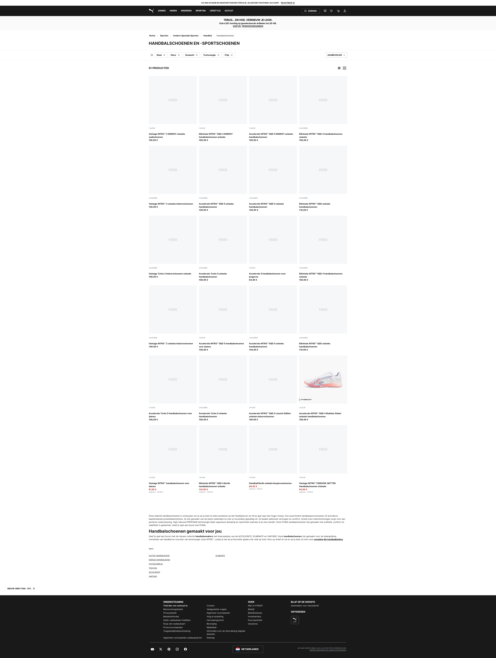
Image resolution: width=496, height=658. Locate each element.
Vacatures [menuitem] (253, 623)
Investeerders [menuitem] (254, 616)
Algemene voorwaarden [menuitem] (218, 613)
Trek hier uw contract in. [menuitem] (175, 605)
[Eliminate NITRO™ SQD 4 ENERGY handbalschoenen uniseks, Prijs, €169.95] (223, 109)
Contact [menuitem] (211, 605)
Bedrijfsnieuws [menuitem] (255, 613)
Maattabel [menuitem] (211, 627)
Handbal (207, 35)
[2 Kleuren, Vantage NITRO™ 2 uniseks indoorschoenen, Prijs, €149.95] (173, 177)
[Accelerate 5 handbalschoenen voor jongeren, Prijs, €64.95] (273, 248)
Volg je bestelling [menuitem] (215, 616)
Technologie (209, 55)
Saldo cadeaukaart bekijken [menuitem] (177, 620)
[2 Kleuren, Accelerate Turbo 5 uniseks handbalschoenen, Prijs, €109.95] (223, 248)
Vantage (153, 576)
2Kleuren (303, 128)
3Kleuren (203, 198)
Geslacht (189, 55)
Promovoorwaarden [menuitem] (173, 627)
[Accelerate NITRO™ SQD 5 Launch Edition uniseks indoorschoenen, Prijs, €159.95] (273, 388)
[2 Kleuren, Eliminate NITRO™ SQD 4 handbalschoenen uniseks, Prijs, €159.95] (323, 109)
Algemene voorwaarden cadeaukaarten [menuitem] (182, 637)
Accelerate (154, 572)
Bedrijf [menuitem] (251, 609)
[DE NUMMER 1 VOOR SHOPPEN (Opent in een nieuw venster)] (295, 620)
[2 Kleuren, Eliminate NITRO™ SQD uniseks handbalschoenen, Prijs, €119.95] (323, 179)
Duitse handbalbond (159, 556)
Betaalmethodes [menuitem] (171, 616)
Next (151, 548)
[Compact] (339, 68)
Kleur (173, 55)
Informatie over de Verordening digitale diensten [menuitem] (226, 632)
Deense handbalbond (159, 560)
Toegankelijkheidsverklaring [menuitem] (176, 631)
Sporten (164, 35)
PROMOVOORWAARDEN (252, 26)
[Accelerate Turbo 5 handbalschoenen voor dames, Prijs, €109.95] (173, 388)
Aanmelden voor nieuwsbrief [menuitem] (305, 605)
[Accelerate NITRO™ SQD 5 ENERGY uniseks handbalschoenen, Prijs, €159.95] (273, 109)
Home (152, 35)
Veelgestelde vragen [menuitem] (217, 609)
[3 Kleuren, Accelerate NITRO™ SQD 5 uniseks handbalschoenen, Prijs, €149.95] (223, 179)
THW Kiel (153, 568)
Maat (159, 55)
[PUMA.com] (151, 10)
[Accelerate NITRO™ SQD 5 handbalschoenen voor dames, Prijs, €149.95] (223, 318)
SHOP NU (237, 26)
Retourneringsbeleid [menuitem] (173, 609)
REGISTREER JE (288, 3)
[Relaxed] (344, 68)
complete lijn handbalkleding (328, 539)
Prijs (227, 55)
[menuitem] (162, 11)
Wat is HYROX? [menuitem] (255, 605)
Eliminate (220, 556)
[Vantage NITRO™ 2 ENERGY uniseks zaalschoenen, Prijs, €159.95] (173, 109)
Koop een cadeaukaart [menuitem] (174, 623)
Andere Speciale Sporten (186, 35)
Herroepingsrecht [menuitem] (215, 620)
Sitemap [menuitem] (211, 637)
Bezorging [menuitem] (212, 623)
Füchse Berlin (156, 564)
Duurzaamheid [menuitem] (255, 620)
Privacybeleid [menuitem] (169, 613)
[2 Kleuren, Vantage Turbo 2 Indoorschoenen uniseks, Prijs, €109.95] (173, 247)
